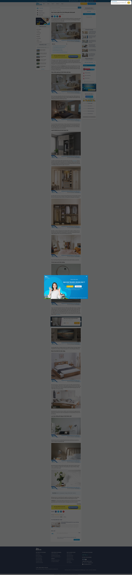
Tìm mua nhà (70, 286)
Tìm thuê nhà (78, 286)
